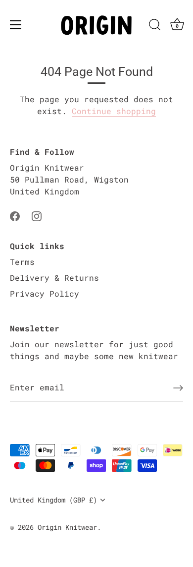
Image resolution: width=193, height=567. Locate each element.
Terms (22, 261)
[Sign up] (178, 387)
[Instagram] (37, 215)
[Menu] (16, 25)
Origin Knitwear (67, 527)
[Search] (155, 26)
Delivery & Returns (54, 277)
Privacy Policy (44, 293)
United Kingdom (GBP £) (53, 500)
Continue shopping (114, 111)
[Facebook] (15, 215)
